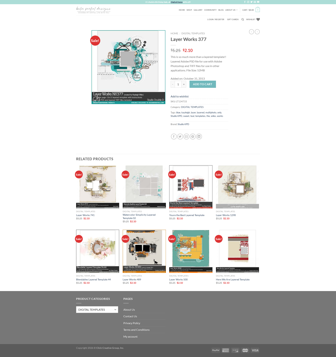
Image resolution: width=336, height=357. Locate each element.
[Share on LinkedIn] (199, 136)
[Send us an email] (255, 2)
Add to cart (202, 84)
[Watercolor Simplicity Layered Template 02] (144, 186)
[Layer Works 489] (144, 251)
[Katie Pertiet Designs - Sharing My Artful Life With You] (93, 10)
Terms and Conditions (136, 329)
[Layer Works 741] (97, 186)
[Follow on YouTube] (258, 2)
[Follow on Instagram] (248, 2)
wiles (213, 116)
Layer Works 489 (132, 279)
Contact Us (130, 316)
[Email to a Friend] (186, 136)
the (208, 116)
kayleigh (185, 112)
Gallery (198, 10)
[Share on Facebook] (174, 136)
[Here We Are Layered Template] (237, 251)
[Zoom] (96, 99)
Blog (221, 10)
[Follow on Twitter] (251, 2)
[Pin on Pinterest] (193, 136)
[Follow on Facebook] (245, 2)
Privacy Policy (131, 323)
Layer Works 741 (85, 215)
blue (178, 112)
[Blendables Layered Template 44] (97, 251)
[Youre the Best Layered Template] (190, 186)
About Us (230, 10)
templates (200, 116)
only (219, 112)
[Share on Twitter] (180, 136)
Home (182, 10)
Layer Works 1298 (226, 215)
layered (200, 112)
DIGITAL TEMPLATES (193, 33)
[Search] (242, 19)
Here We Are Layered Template (233, 279)
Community (210, 10)
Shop (189, 10)
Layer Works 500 (178, 279)
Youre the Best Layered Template (186, 215)
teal (192, 116)
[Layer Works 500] (190, 251)
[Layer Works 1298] (237, 186)
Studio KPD (176, 116)
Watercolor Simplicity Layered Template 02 (139, 216)
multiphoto (210, 112)
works (220, 116)
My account (130, 336)
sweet (186, 116)
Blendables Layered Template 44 (93, 279)
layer (193, 112)
